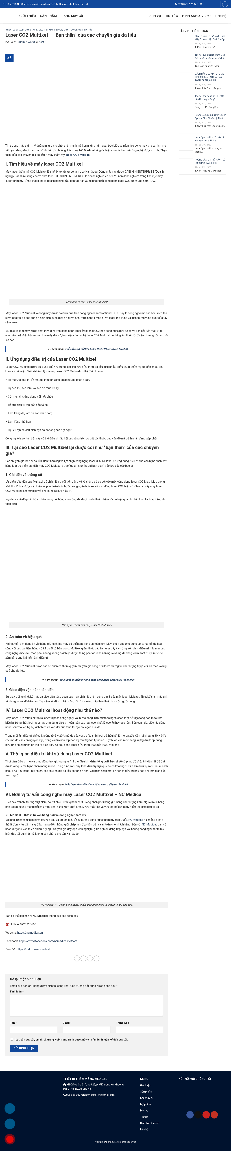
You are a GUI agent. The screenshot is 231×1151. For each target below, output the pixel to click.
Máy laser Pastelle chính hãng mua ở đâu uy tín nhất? (96, 784)
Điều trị (43, 30)
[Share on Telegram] (96, 958)
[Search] (225, 4)
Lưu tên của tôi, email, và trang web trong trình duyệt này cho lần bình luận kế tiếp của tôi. (72, 1039)
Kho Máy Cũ (73, 16)
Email (67, 1022)
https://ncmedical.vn (30, 932)
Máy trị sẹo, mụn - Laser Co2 (66, 30)
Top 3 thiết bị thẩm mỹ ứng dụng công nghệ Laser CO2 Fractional (96, 679)
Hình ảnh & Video (196, 16)
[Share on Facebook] (77, 958)
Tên (13, 1022)
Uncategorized (14, 30)
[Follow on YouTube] (217, 4)
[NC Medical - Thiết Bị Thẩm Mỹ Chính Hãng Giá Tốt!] (115, 15)
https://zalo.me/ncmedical (33, 949)
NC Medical (135, 819)
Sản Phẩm (48, 16)
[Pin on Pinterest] (90, 958)
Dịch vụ (155, 16)
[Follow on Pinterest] (214, 4)
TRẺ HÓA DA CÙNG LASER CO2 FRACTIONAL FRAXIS (96, 349)
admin (42, 42)
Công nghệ (31, 30)
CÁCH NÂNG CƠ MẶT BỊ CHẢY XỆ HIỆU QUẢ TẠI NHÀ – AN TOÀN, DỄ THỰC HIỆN (209, 77)
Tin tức (171, 16)
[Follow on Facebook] (207, 4)
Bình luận (17, 991)
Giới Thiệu (27, 16)
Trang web (122, 1022)
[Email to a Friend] (83, 958)
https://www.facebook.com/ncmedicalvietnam (48, 941)
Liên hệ (220, 16)
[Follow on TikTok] (210, 4)
